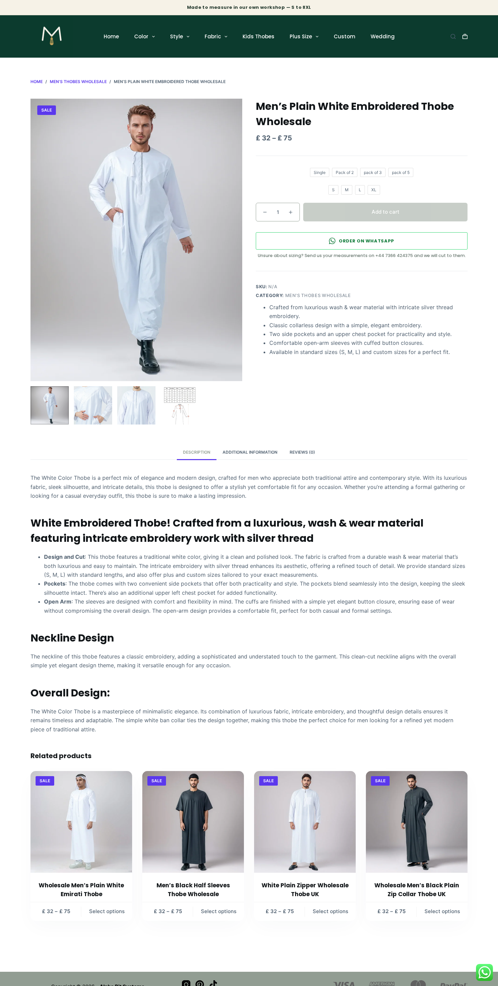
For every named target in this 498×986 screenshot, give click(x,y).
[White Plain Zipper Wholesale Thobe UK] (305, 822)
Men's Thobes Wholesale (318, 295)
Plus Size (301, 36)
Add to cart (385, 212)
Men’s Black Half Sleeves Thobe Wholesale (193, 889)
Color (141, 36)
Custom (344, 36)
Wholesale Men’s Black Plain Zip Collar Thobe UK (416, 889)
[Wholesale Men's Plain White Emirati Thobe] (81, 822)
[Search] (453, 36)
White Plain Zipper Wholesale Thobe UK (305, 889)
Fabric (213, 36)
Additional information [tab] (250, 452)
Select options (107, 911)
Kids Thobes (258, 36)
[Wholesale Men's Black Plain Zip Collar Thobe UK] (417, 822)
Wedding (383, 36)
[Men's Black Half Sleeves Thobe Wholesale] (193, 822)
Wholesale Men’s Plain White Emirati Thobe (81, 889)
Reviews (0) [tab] (302, 452)
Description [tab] (196, 452)
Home (111, 36)
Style (176, 36)
